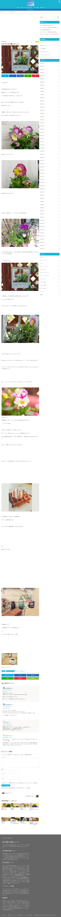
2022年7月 (42, 122)
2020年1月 (42, 217)
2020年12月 (42, 182)
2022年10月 (42, 113)
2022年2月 (42, 138)
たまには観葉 (42, 48)
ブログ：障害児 (43, 285)
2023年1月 (42, 104)
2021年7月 (42, 160)
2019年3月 (42, 248)
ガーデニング (18, 671)
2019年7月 (42, 236)
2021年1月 (42, 179)
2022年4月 (42, 132)
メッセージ (42, 291)
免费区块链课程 (46, 29)
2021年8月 (42, 157)
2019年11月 (42, 223)
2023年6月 (42, 88)
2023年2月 (42, 100)
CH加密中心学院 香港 (51, 27)
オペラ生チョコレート (44, 51)
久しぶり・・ (42, 42)
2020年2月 (42, 214)
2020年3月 (42, 210)
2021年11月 (42, 148)
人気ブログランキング (5, 667)
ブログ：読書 (42, 282)
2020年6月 (42, 201)
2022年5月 (42, 129)
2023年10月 (42, 75)
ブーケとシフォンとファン (45, 54)
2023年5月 (42, 91)
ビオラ (23, 671)
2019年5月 (42, 242)
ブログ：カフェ (43, 269)
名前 (2, 769)
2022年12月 (42, 107)
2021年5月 (42, 166)
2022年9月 (42, 116)
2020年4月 (42, 207)
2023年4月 (42, 94)
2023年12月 (42, 69)
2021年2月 (42, 176)
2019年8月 (42, 232)
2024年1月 (42, 66)
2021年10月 (42, 151)
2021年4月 (42, 170)
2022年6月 (42, 126)
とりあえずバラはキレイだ (45, 34)
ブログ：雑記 (42, 288)
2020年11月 (42, 185)
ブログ (25, 7)
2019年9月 (42, 229)
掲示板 (41, 294)
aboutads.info (25, 877)
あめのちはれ (47, 915)
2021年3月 (42, 173)
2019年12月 (42, 220)
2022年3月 (42, 135)
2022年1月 (42, 141)
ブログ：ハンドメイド (44, 275)
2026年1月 (42, 63)
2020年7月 (42, 198)
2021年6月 (42, 163)
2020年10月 (42, 188)
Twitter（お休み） (31, 9)
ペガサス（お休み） (36, 7)
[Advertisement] (20, 28)
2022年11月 (42, 110)
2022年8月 (42, 119)
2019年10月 (42, 226)
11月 (41, 25)
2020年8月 (42, 195)
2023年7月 (42, 85)
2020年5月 (42, 204)
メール (3, 773)
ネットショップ (43, 260)
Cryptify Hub (54, 34)
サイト (2, 778)
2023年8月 (42, 82)
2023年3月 (42, 97)
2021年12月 (42, 144)
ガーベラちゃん (43, 27)
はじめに (18, 7)
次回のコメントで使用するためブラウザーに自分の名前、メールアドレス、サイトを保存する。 (20, 782)
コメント (3, 757)
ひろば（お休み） (29, 7)
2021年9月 (42, 154)
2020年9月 (42, 192)
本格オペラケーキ (43, 45)
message (21, 7)
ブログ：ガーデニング (10, 671)
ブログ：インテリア (44, 266)
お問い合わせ (42, 7)
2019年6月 (42, 239)
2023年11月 (42, 72)
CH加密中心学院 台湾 (47, 25)
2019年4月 (42, 245)
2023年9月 (42, 78)
